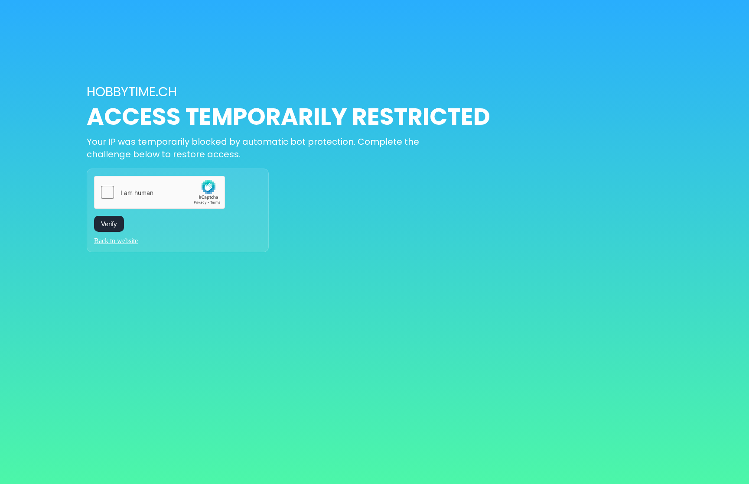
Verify (109, 223)
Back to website (116, 240)
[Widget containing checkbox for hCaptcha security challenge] (159, 192)
